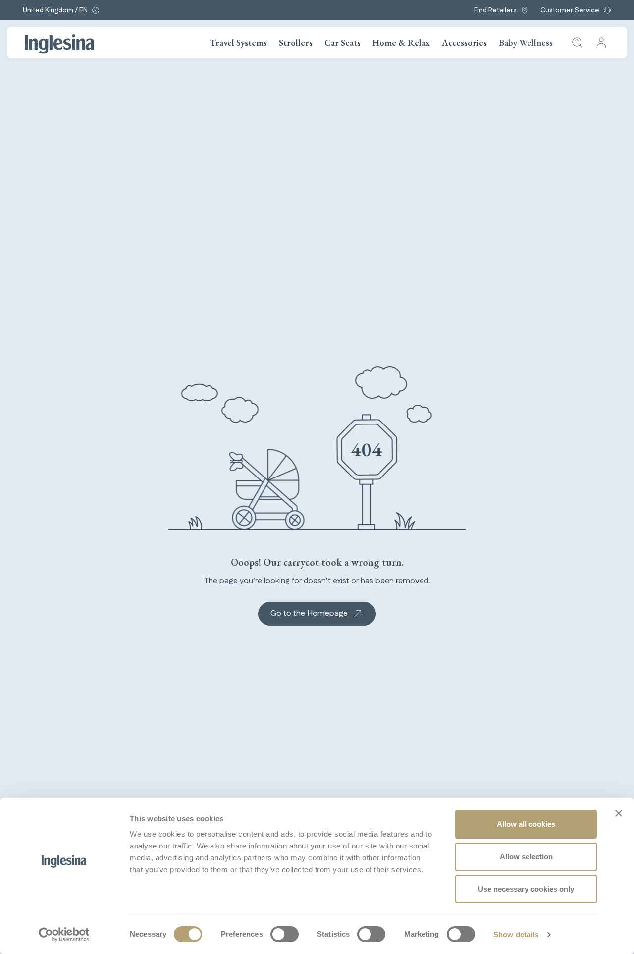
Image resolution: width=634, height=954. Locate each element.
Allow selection (526, 856)
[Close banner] (618, 813)
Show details (515, 934)
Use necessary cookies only (526, 889)
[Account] (601, 43)
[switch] (284, 934)
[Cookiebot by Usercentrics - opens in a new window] (64, 934)
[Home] (59, 44)
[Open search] (577, 43)
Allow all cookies (526, 824)
